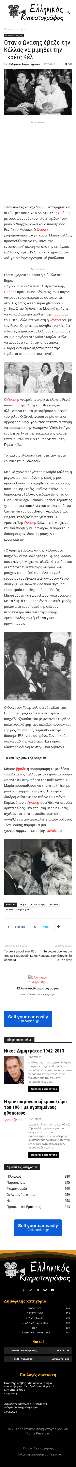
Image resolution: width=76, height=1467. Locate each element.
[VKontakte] (45, 1290)
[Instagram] (30, 1290)
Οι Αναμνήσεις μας (14, 29)
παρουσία (60, 314)
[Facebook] (23, 1290)
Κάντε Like (63, 1350)
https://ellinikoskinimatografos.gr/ (38, 994)
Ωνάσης (64, 213)
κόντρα (55, 320)
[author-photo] (38, 981)
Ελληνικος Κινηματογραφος (24, 63)
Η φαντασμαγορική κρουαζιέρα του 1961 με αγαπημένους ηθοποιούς (35, 1107)
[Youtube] (52, 1290)
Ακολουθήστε (60, 1358)
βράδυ (21, 769)
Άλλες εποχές (38, 904)
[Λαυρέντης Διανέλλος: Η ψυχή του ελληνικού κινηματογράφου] (65, 1408)
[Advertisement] (38, 162)
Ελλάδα (54, 904)
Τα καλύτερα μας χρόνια (19, 909)
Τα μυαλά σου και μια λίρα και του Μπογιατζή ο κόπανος (55, 956)
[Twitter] (38, 1290)
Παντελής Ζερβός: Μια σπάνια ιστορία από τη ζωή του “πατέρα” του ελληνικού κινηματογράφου (29, 1386)
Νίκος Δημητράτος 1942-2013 (34, 1051)
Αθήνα (23, 904)
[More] (58, 927)
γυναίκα (52, 830)
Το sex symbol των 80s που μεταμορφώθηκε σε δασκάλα (21, 956)
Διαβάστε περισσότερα (44, 1089)
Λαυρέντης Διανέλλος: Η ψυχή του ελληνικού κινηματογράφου (25, 1405)
